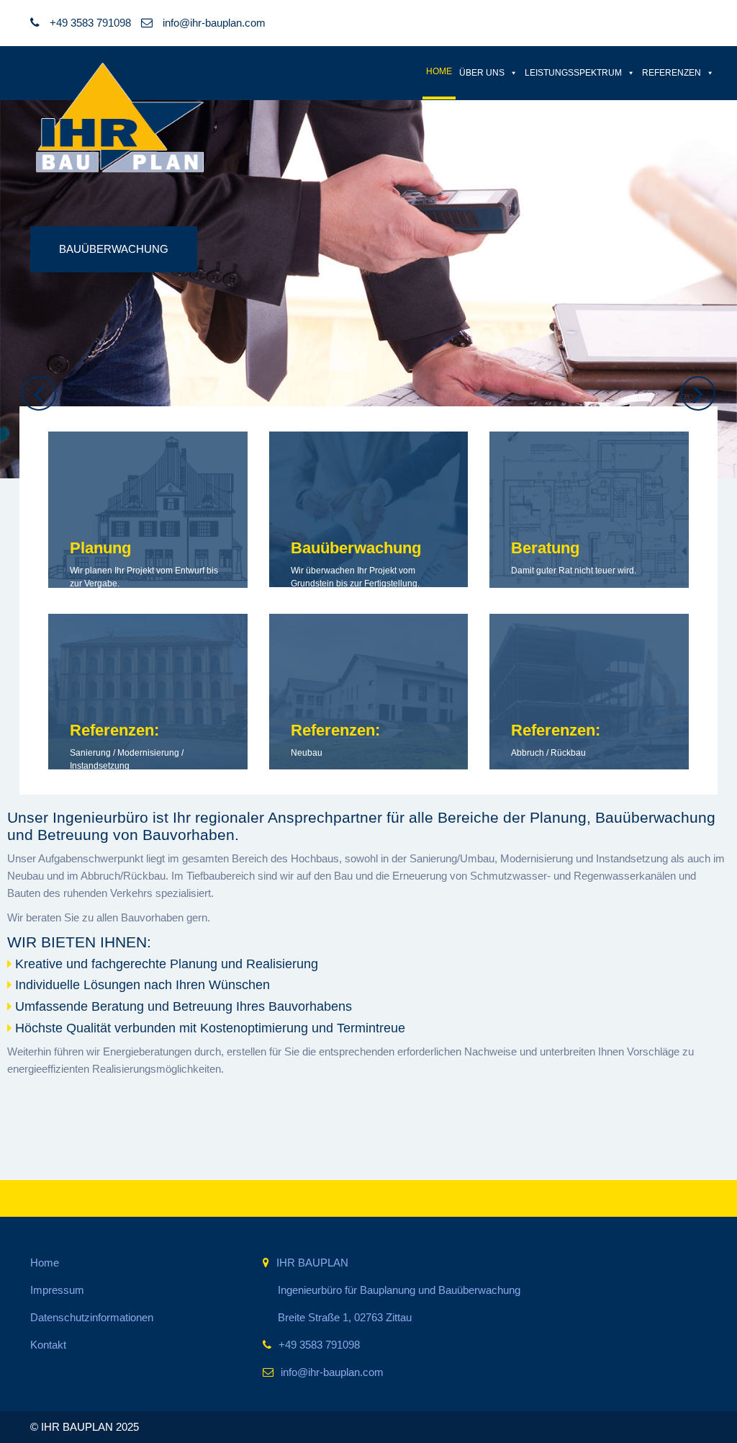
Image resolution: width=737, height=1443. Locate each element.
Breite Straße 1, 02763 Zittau (345, 1317)
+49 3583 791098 (319, 1345)
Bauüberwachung (113, 249)
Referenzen (671, 73)
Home (439, 71)
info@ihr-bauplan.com (213, 23)
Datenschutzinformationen (91, 1317)
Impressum (57, 1290)
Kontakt (48, 1345)
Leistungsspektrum (573, 73)
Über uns (482, 73)
